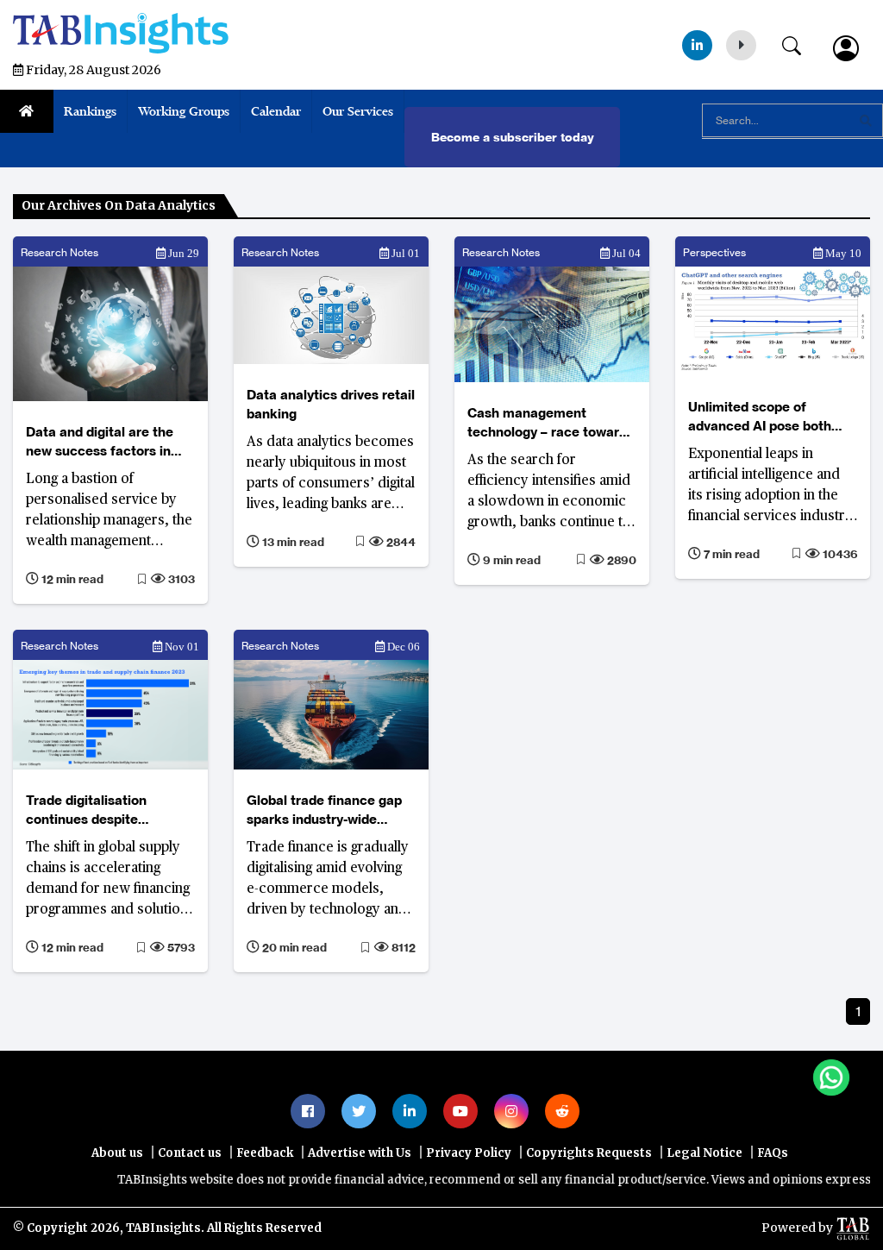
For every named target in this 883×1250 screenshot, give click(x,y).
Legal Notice (704, 1153)
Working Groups (183, 111)
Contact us (190, 1153)
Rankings (90, 111)
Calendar (276, 111)
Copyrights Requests (589, 1153)
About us (117, 1153)
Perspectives (714, 252)
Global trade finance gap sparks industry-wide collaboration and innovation (324, 810)
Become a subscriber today (512, 137)
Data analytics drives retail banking (331, 404)
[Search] (800, 42)
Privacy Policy (468, 1153)
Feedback (264, 1153)
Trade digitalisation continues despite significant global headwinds (86, 810)
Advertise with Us (359, 1153)
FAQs (772, 1153)
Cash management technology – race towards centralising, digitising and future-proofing (550, 423)
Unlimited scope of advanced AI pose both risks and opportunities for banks (771, 417)
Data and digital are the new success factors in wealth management (99, 442)
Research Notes (59, 252)
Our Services (358, 111)
